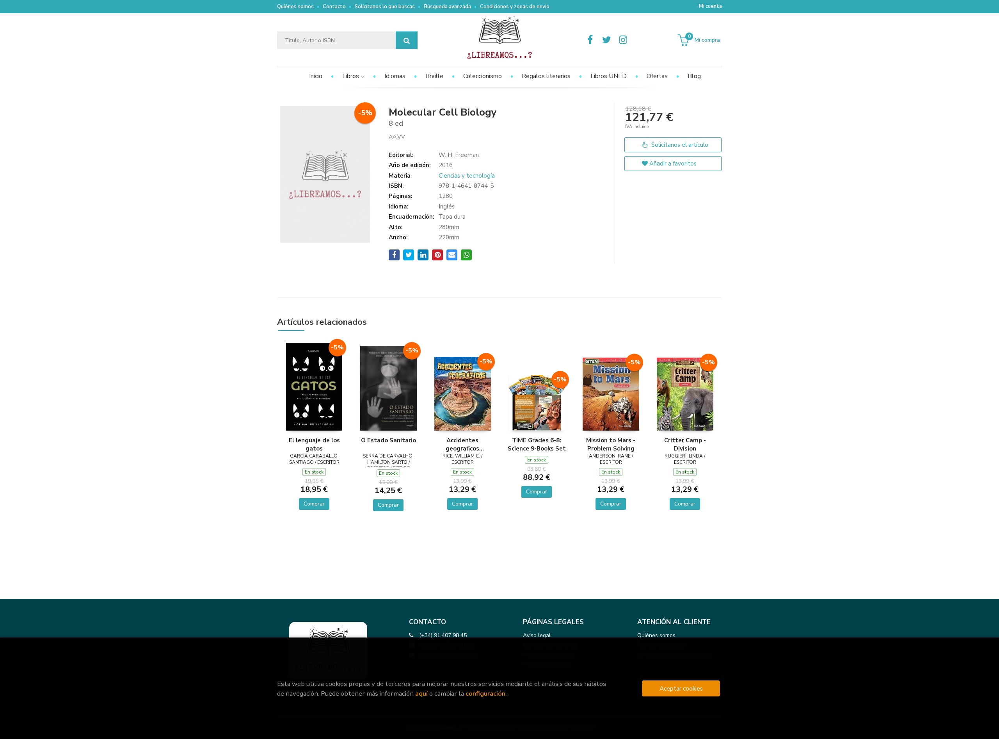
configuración (485, 693)
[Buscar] (407, 40)
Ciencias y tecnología (467, 176)
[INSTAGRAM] (623, 40)
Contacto (334, 6)
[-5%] (314, 386)
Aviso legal (537, 635)
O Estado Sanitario (388, 440)
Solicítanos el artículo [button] (679, 145)
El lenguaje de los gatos (314, 444)
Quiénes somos (295, 6)
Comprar (314, 504)
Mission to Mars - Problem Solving (610, 444)
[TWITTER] (606, 40)
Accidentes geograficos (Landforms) (462, 444)
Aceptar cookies (681, 688)
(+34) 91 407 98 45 (443, 635)
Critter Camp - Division (685, 444)
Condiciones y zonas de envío (514, 6)
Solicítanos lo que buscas (385, 6)
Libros (351, 76)
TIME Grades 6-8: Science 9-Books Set (537, 444)
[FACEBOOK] (590, 40)
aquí (421, 693)
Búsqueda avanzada (447, 6)
